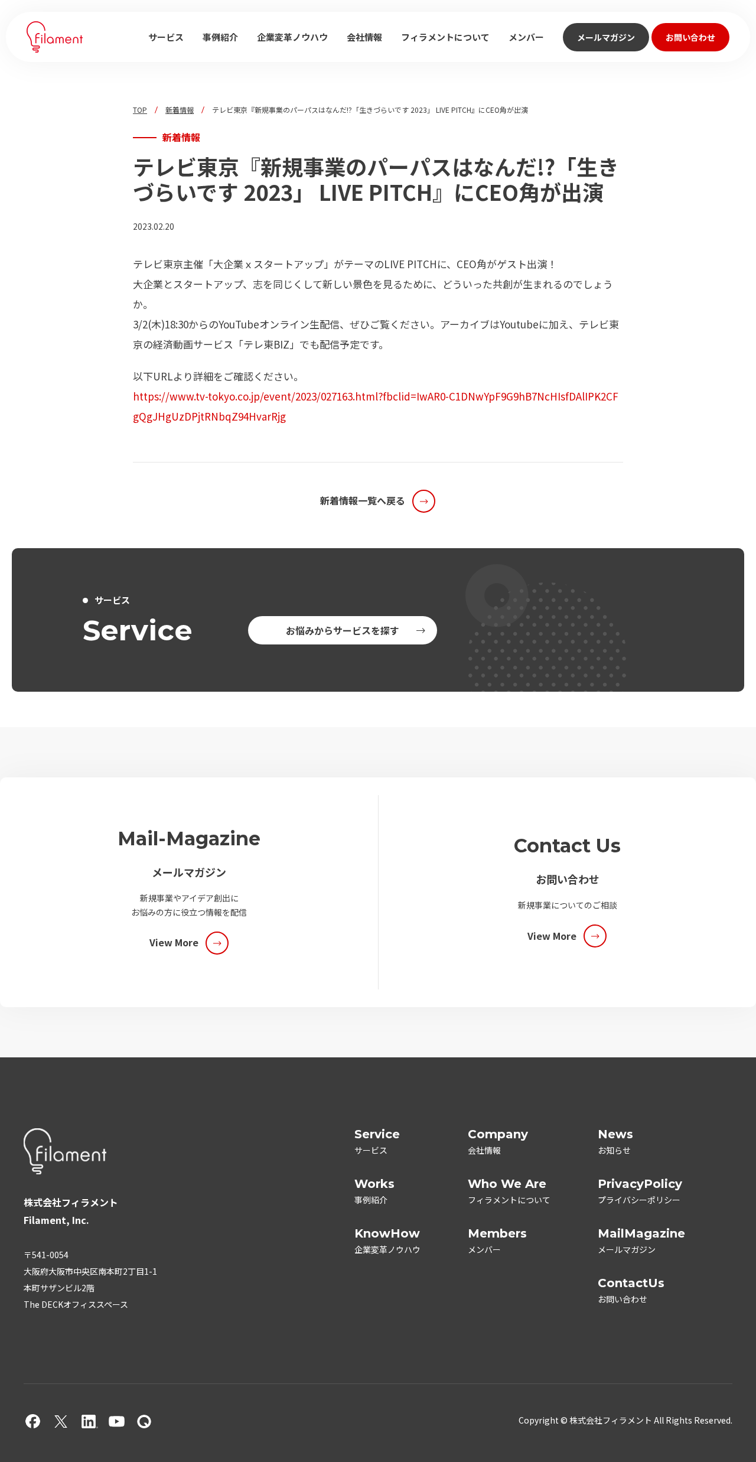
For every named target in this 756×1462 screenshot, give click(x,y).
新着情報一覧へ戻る (362, 500)
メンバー (526, 37)
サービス (166, 37)
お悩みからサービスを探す (342, 630)
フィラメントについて (445, 37)
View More (173, 942)
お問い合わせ (690, 37)
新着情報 (179, 109)
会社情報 (364, 37)
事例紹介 (220, 37)
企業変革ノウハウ (292, 37)
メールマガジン (606, 37)
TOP (140, 109)
